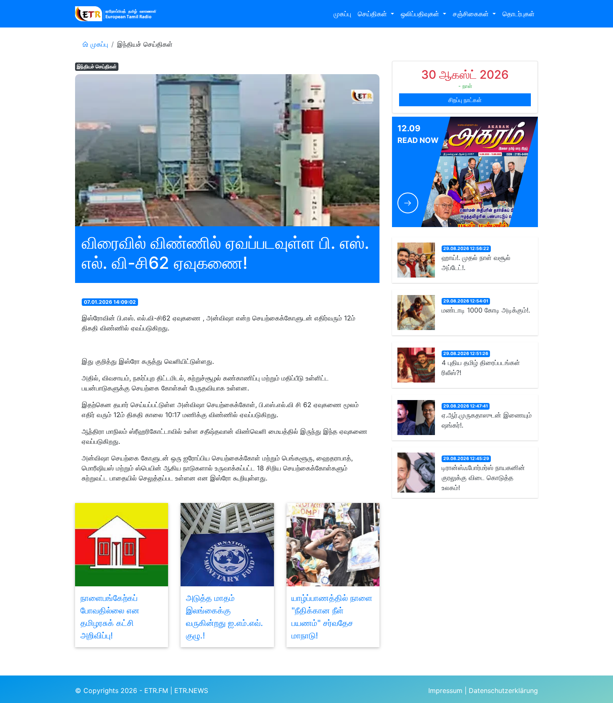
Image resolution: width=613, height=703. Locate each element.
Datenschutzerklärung (503, 690)
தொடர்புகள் (518, 14)
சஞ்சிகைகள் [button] (472, 14)
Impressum (445, 690)
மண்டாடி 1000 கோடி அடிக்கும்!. (486, 310)
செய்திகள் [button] (373, 14)
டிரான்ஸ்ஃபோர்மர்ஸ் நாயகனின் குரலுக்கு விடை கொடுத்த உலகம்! (483, 477)
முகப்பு (342, 14)
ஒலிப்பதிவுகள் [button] (421, 14)
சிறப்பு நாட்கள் (465, 99)
